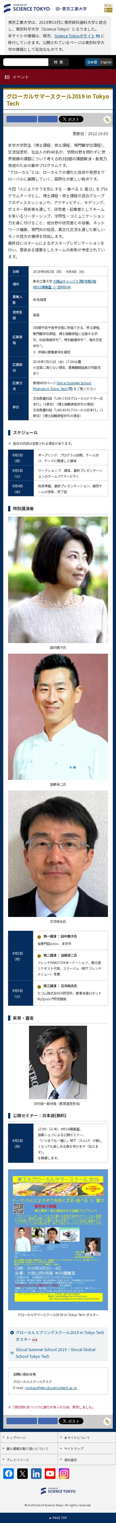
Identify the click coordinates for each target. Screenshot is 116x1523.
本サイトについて (77, 1437)
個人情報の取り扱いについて (27, 1448)
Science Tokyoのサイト (74, 35)
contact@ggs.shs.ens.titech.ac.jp (51, 1387)
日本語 (92, 62)
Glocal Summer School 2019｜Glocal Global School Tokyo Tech (55, 1353)
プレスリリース (17, 1459)
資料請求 (70, 1459)
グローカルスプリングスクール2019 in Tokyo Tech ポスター (60, 1336)
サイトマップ (73, 1448)
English (106, 62)
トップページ (16, 1437)
